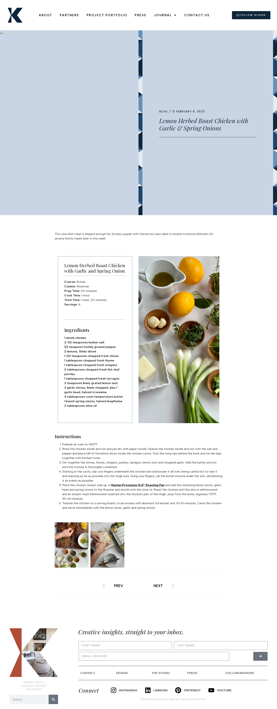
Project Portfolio (107, 15)
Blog (163, 111)
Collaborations (239, 673)
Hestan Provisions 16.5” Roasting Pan (138, 485)
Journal (163, 15)
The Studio (161, 673)
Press (140, 15)
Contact (87, 673)
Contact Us (197, 15)
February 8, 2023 (190, 111)
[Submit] (260, 656)
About (45, 15)
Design (122, 673)
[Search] (53, 699)
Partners (69, 15)
